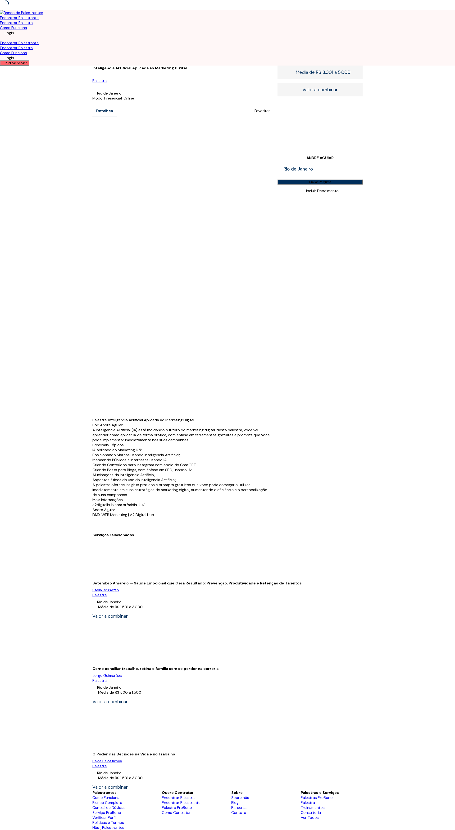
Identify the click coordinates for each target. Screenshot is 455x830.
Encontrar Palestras (179, 797)
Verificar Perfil (104, 817)
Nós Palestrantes (108, 827)
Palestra (99, 80)
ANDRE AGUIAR (320, 157)
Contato (238, 812)
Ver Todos (310, 817)
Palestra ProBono (177, 807)
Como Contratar (176, 812)
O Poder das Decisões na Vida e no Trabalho (133, 754)
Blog (235, 802)
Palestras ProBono (317, 797)
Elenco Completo (107, 802)
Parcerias (239, 807)
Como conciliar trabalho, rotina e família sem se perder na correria (155, 668)
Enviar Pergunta (320, 182)
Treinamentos (313, 807)
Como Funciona (13, 27)
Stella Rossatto (105, 590)
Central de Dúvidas (108, 807)
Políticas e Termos (108, 822)
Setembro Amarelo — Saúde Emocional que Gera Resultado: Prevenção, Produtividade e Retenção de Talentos (197, 583)
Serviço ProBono (107, 812)
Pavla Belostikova (107, 761)
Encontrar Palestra (16, 22)
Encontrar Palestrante (19, 17)
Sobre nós (240, 797)
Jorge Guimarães (107, 675)
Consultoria (311, 812)
